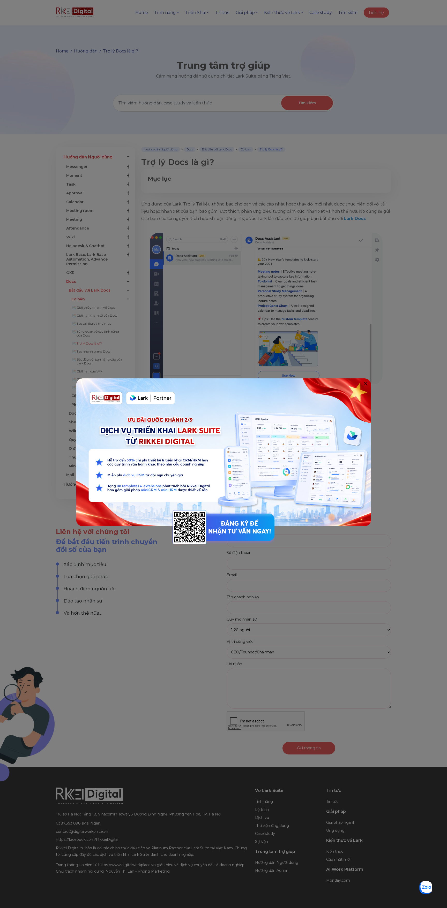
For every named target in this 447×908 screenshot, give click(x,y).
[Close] (365, 383)
